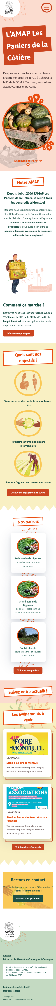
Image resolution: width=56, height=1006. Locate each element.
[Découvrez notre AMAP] (28, 164)
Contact (7, 956)
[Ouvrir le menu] (46, 8)
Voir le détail (27, 753)
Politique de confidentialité (16, 987)
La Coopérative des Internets (22, 999)
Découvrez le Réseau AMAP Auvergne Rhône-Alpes (28, 959)
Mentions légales (11, 991)
